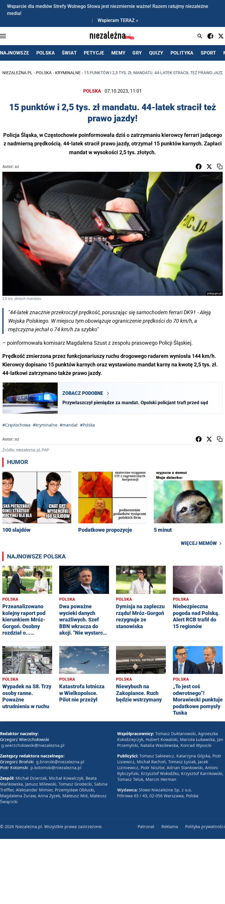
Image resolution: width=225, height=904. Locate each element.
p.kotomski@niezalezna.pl (55, 767)
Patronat (146, 826)
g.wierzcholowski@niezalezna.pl (32, 745)
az (17, 166)
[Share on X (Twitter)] (209, 166)
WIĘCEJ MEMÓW (199, 543)
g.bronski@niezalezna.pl (60, 761)
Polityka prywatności (205, 826)
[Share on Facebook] (199, 166)
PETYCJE (94, 53)
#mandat (69, 425)
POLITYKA (182, 53)
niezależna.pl (17, 72)
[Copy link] (220, 166)
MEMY (118, 53)
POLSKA (45, 53)
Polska (44, 72)
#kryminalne (45, 425)
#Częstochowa (16, 425)
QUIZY (156, 53)
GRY (137, 53)
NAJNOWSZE (14, 53)
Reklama (169, 826)
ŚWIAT (69, 53)
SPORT (208, 53)
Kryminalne (68, 72)
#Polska (87, 425)
